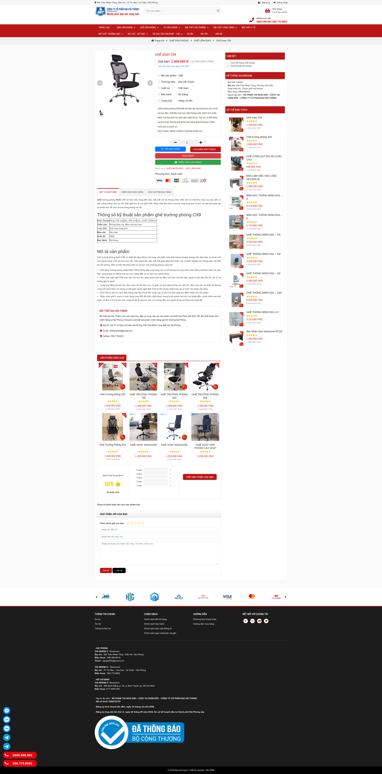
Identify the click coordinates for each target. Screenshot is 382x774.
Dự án (98, 619)
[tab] (108, 192)
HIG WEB (209, 770)
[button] (100, 83)
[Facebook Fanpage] (245, 621)
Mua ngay (188, 156)
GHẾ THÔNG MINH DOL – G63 (264, 292)
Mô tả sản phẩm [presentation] (108, 192)
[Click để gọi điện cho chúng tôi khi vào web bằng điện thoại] (6, 755)
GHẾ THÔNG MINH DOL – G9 (263, 273)
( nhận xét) (113, 492)
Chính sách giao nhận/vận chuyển (160, 633)
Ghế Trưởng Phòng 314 (113, 444)
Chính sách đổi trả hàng (155, 619)
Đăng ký (266, 2)
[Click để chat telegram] (6, 737)
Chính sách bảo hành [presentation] (132, 192)
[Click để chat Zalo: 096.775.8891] (6, 728)
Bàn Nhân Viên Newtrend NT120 (264, 331)
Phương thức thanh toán (204, 619)
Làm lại (119, 570)
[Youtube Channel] (259, 621)
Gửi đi (106, 570)
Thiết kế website (196, 770)
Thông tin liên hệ (103, 628)
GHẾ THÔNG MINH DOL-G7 (262, 312)
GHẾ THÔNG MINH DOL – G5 (263, 234)
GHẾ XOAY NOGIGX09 (143, 445)
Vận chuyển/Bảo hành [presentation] (159, 192)
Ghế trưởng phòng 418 (112, 394)
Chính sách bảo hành (154, 624)
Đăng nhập (282, 2)
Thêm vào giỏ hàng (189, 162)
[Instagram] (252, 621)
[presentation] (96, 597)
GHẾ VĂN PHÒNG (175, 168)
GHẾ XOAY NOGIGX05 (174, 445)
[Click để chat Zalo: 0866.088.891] (6, 719)
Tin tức (98, 624)
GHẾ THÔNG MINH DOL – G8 (263, 254)
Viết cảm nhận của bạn (200, 476)
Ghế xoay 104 (254, 117)
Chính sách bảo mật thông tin (158, 628)
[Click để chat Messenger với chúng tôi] (6, 710)
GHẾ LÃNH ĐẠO (193, 168)
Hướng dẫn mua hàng (203, 624)
